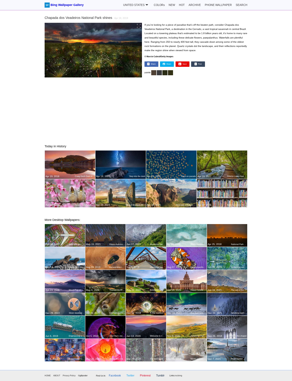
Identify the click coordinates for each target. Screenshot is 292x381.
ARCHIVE (195, 5)
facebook (115, 375)
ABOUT (56, 375)
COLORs (159, 5)
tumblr (160, 375)
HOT (182, 5)
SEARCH (241, 5)
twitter (130, 375)
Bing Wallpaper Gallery (67, 5)
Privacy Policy (69, 375)
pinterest (145, 375)
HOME (48, 375)
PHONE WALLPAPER (218, 5)
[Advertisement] (146, 110)
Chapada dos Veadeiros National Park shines (86, 18)
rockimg (178, 375)
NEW (172, 5)
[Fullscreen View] (93, 50)
